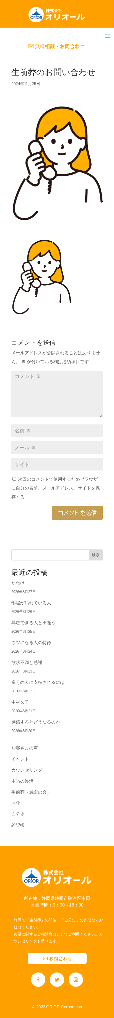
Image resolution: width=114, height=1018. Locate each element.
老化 (15, 803)
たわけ (18, 583)
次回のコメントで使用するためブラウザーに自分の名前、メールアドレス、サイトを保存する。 (56, 488)
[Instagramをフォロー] (76, 979)
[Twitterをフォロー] (57, 979)
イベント (20, 759)
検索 (96, 554)
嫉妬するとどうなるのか (35, 722)
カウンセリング (26, 770)
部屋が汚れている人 (31, 602)
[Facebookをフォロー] (38, 979)
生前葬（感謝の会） (31, 792)
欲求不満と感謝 (26, 662)
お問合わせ (60, 958)
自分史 (18, 814)
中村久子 (20, 702)
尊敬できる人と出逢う (33, 622)
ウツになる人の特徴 (31, 642)
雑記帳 (18, 825)
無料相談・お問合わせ (60, 46)
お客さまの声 (24, 748)
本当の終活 (22, 781)
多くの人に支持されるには (37, 682)
